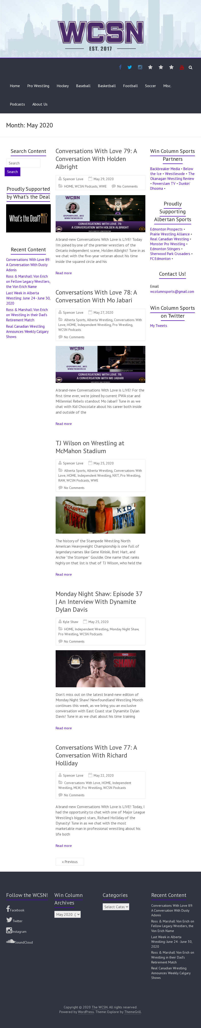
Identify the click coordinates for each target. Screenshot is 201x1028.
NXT (116, 475)
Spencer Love (73, 179)
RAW (61, 480)
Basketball (107, 85)
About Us (40, 104)
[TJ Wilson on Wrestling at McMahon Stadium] (100, 499)
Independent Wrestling (94, 325)
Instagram (19, 931)
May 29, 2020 (104, 179)
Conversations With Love (82, 783)
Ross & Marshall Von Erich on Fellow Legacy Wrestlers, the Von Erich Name (28, 281)
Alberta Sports (75, 320)
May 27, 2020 (103, 312)
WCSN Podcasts (86, 186)
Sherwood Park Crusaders (170, 253)
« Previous (70, 861)
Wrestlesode (175, 173)
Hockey (63, 85)
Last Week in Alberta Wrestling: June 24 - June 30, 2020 (28, 298)
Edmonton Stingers (165, 248)
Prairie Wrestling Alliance (170, 234)
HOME (68, 186)
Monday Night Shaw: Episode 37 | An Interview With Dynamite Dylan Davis (99, 601)
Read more (64, 273)
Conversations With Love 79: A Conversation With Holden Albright (96, 159)
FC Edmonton (160, 258)
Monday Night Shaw (124, 629)
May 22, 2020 (104, 775)
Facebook (17, 910)
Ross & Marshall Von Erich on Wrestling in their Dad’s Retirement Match (27, 314)
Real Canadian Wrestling (169, 239)
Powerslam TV (164, 183)
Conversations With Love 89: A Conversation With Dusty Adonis (28, 264)
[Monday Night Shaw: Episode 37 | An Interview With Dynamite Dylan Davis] (100, 652)
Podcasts (17, 104)
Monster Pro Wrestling (167, 244)
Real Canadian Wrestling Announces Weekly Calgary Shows (27, 331)
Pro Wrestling (38, 85)
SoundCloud (24, 942)
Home (15, 85)
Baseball (83, 85)
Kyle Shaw (70, 622)
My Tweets (158, 325)
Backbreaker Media (165, 168)
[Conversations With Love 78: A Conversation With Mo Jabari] (100, 348)
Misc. (167, 85)
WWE (103, 186)
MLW (77, 787)
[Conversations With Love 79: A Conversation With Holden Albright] (100, 197)
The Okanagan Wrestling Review (172, 176)
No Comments (127, 186)
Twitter (18, 921)
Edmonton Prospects (166, 229)
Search (12, 171)
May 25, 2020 (104, 463)
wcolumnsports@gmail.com (172, 291)
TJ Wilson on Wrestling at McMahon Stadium (90, 447)
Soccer (150, 85)
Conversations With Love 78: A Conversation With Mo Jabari (96, 296)
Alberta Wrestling (100, 320)
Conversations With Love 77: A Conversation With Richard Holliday (96, 755)
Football (130, 85)
